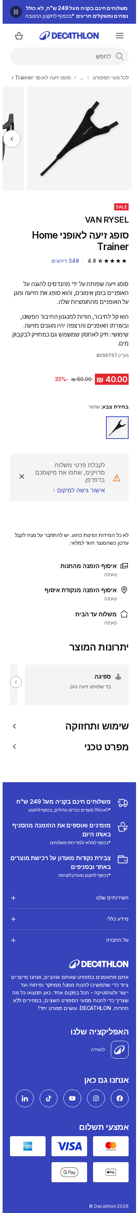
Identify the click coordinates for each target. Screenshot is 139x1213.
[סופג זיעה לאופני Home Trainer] (76, 138)
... (79, 77)
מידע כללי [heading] (115, 918)
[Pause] (13, 12)
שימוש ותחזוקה (94, 726)
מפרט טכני (104, 747)
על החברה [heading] (114, 940)
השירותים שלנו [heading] (109, 897)
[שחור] (114, 427)
